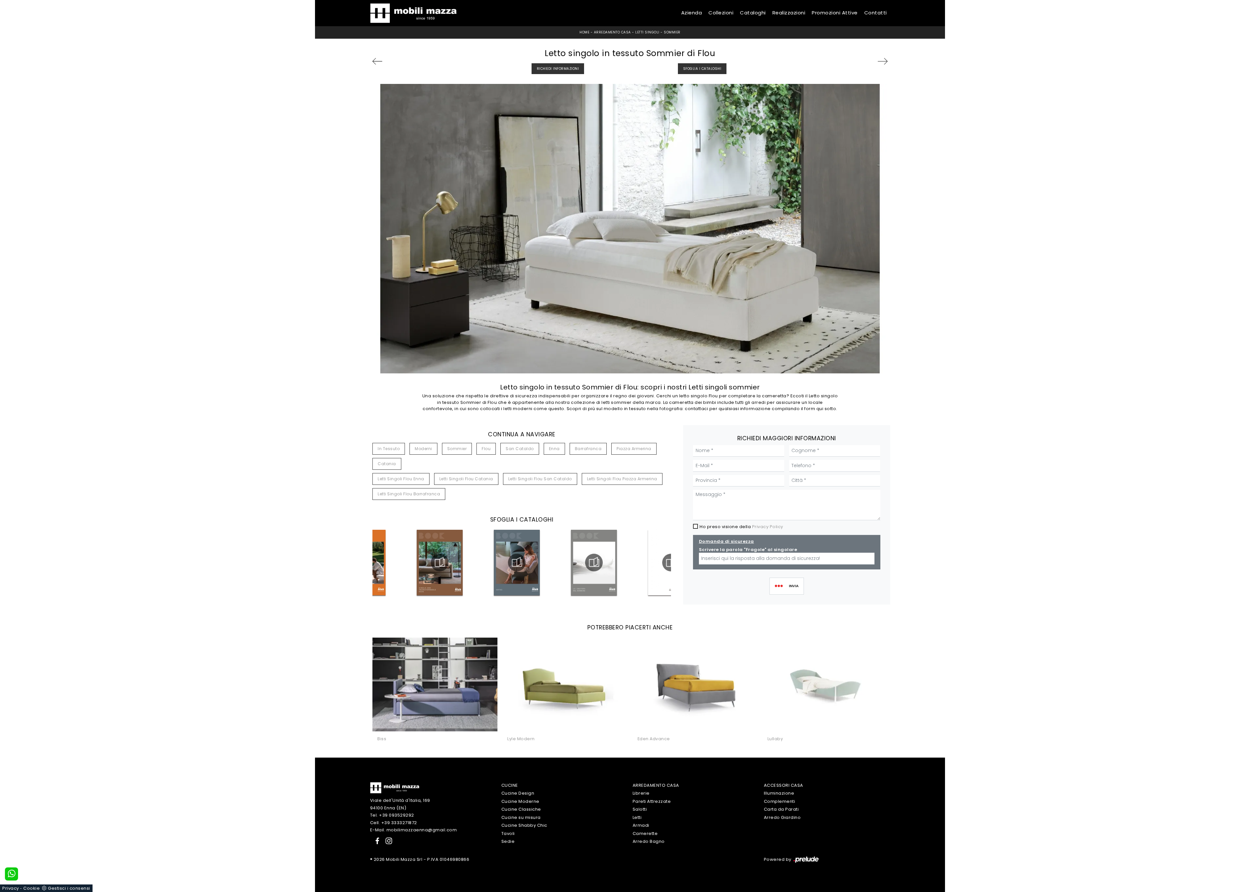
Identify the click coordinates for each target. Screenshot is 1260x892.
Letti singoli (647, 32)
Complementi (779, 801)
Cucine (509, 785)
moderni (423, 448)
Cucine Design (518, 793)
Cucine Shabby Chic (524, 825)
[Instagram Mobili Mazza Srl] (387, 841)
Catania (387, 463)
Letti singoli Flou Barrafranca (409, 494)
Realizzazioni (789, 13)
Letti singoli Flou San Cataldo (540, 479)
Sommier (672, 32)
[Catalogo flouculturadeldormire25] (593, 562)
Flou (486, 448)
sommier (457, 448)
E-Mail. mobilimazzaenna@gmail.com (413, 830)
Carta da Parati (781, 809)
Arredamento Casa (612, 32)
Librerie (641, 793)
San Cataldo (520, 448)
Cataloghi (753, 13)
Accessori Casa (783, 785)
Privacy (10, 888)
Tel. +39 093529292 (392, 815)
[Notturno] (868, 61)
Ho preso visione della (741, 527)
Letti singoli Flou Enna (401, 479)
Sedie (508, 841)
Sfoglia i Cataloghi (702, 68)
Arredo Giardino (782, 817)
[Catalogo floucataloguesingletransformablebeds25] (439, 562)
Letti (637, 817)
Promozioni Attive (835, 13)
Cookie (31, 888)
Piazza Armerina (634, 448)
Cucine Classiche (521, 809)
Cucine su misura (521, 817)
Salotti (640, 809)
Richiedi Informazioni (558, 68)
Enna (554, 448)
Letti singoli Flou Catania (466, 479)
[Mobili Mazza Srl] (394, 787)
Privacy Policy (767, 527)
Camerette (645, 833)
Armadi (641, 825)
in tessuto (389, 448)
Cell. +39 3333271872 (393, 823)
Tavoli (508, 833)
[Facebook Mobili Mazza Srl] (376, 841)
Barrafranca (588, 448)
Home (584, 32)
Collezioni (720, 13)
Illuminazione (779, 793)
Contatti (875, 13)
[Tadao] (391, 61)
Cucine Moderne (520, 801)
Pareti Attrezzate (652, 801)
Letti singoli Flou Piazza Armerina (622, 479)
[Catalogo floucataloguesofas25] (516, 562)
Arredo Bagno (649, 841)
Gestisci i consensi (69, 888)
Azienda (691, 13)
